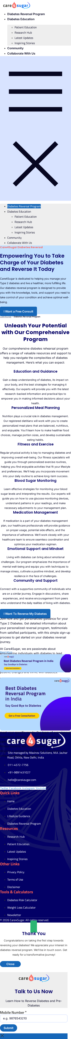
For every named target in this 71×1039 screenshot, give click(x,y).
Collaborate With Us (21, 53)
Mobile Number (13, 1012)
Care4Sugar (5, 316)
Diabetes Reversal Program (26, 14)
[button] (35, 128)
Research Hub (23, 32)
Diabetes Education (21, 19)
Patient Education (26, 27)
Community (15, 48)
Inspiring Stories (25, 43)
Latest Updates (24, 38)
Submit (8, 1028)
